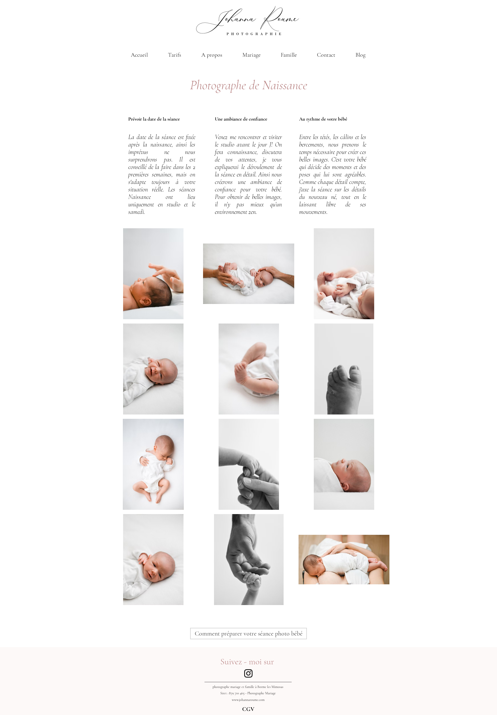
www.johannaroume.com (248, 700)
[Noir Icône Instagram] (248, 673)
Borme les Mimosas (270, 687)
